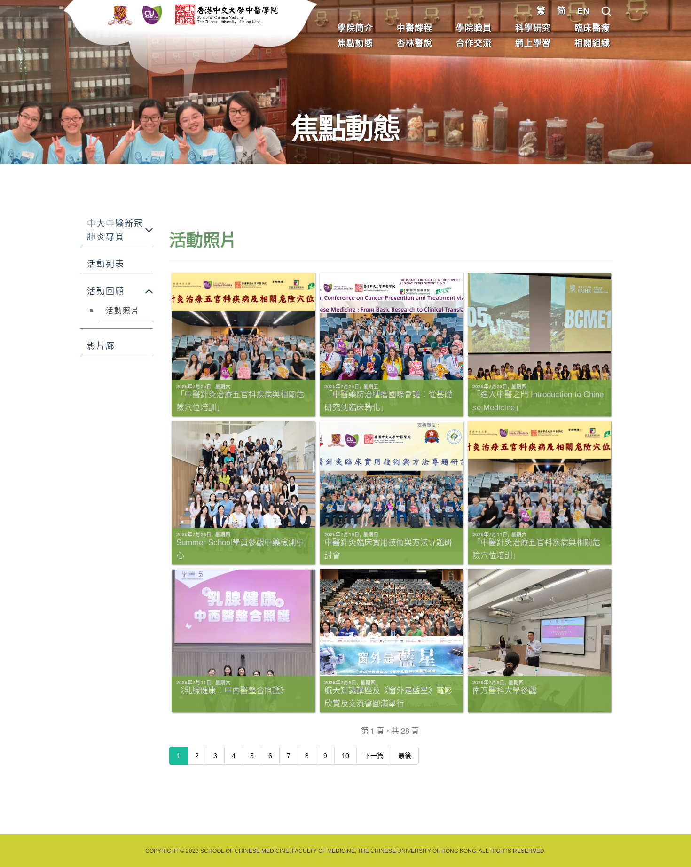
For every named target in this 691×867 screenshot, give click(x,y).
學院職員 (474, 28)
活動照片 (123, 311)
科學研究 (533, 28)
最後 (404, 755)
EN (583, 11)
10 (345, 755)
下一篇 (374, 755)
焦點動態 (355, 43)
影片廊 (101, 346)
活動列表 (106, 264)
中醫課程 (414, 28)
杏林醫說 (414, 43)
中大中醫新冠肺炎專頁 (115, 230)
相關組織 (592, 43)
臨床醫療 (592, 28)
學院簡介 (355, 28)
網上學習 (533, 43)
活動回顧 (106, 291)
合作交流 (474, 43)
